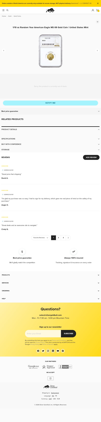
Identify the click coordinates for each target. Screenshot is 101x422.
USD (54, 399)
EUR (58, 399)
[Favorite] (98, 22)
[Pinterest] (63, 351)
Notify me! (50, 103)
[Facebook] (38, 351)
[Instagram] (48, 351)
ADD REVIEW (91, 157)
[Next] (97, 50)
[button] (50, 111)
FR (56, 396)
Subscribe (68, 334)
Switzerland (55, 393)
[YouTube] (58, 351)
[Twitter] (43, 351)
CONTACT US (86, 3)
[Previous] (3, 50)
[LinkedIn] (53, 351)
